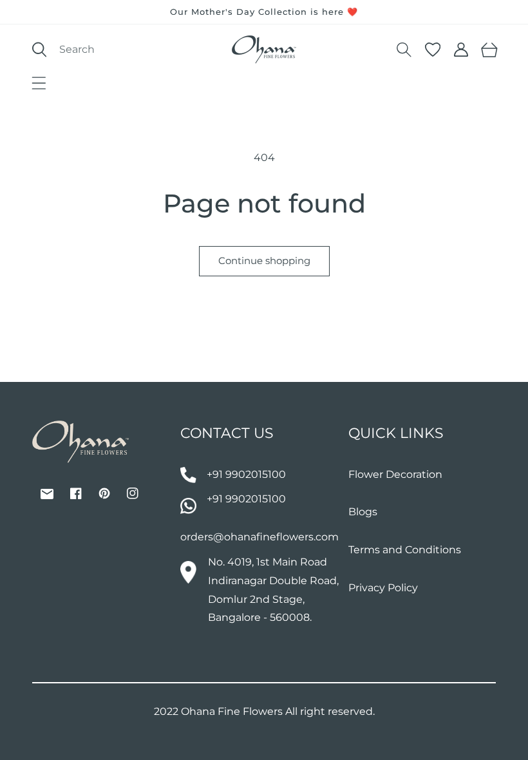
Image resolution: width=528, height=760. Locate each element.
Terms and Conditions (404, 550)
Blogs (362, 512)
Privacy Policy (383, 588)
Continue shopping (264, 260)
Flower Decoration (395, 474)
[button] (38, 83)
